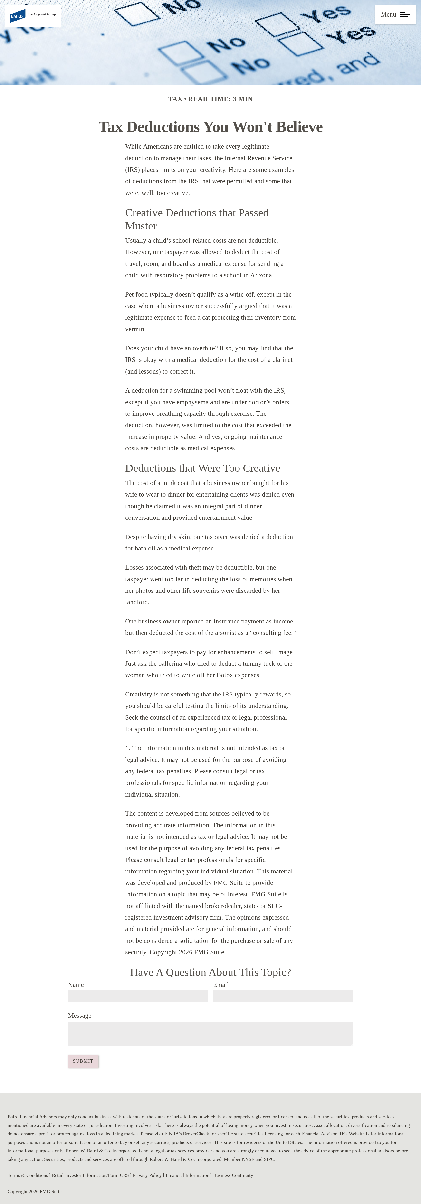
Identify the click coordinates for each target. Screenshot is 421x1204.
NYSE (249, 1159)
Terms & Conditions (28, 1175)
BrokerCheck (196, 1133)
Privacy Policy (147, 1175)
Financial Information (187, 1175)
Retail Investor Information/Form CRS (90, 1175)
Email (221, 984)
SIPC (269, 1159)
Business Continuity (233, 1175)
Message (79, 1015)
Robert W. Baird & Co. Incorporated (185, 1159)
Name (76, 984)
